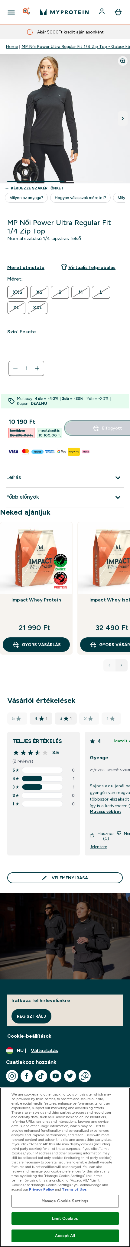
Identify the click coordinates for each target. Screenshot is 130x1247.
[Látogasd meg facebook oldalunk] (27, 1076)
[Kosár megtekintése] (118, 12)
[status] (26, 368)
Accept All (65, 1235)
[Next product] (121, 665)
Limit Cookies (65, 1218)
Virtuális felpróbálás (91, 267)
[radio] (17, 292)
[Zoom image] (123, 61)
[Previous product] (109, 665)
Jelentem (98, 846)
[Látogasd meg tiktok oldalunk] (41, 1076)
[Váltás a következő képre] (123, 118)
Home (12, 46)
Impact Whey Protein (36, 599)
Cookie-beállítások (29, 1036)
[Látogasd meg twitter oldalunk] (70, 1076)
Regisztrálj (31, 1016)
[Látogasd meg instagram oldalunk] (12, 1076)
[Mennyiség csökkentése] (15, 368)
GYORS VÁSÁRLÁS (41, 644)
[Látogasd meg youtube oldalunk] (56, 1076)
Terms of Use (74, 1189)
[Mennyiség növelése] (37, 368)
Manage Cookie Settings (65, 1201)
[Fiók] (102, 12)
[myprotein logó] (64, 12)
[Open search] (27, 12)
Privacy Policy (41, 1189)
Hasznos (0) (106, 836)
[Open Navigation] (11, 12)
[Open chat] (85, 1076)
